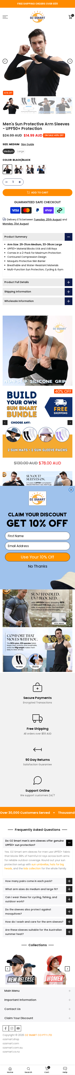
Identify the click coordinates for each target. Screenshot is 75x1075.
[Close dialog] (71, 489)
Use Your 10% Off (37, 557)
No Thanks (37, 566)
